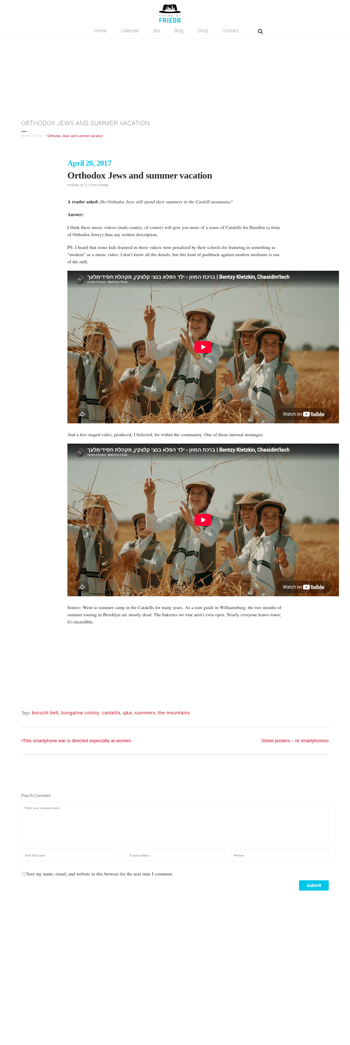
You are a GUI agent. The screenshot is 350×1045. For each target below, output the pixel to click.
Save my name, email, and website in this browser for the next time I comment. (99, 874)
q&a (127, 712)
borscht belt (45, 712)
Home (25, 136)
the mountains (174, 712)
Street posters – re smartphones (294, 740)
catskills (111, 712)
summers (145, 712)
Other (38, 136)
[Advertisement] (175, 77)
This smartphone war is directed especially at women (77, 740)
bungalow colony (80, 712)
